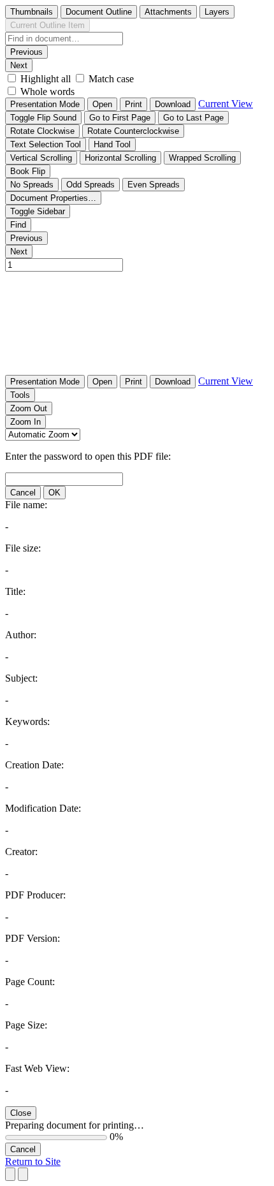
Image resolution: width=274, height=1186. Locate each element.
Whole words (47, 91)
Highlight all (45, 78)
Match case (111, 78)
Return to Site (33, 1161)
